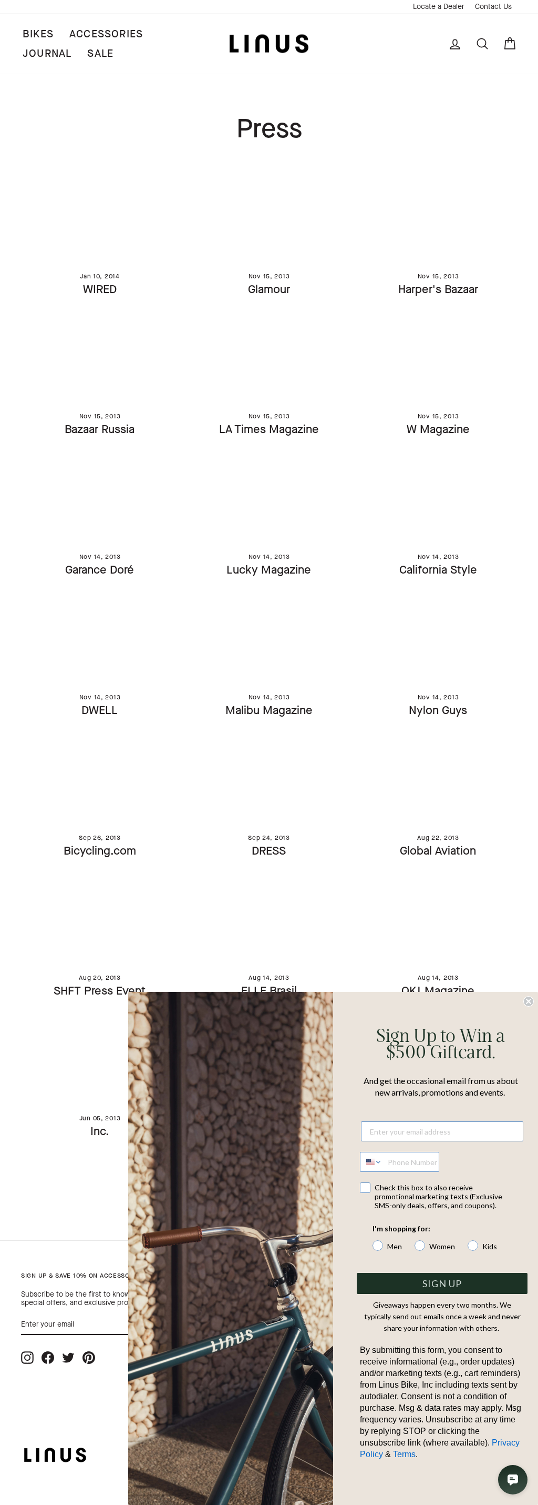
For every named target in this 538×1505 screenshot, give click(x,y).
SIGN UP (442, 1283)
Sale (100, 53)
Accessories (106, 34)
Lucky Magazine (268, 569)
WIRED (100, 289)
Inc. (99, 1131)
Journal (47, 53)
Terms (404, 1454)
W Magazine (438, 429)
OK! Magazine (437, 990)
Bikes (38, 34)
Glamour (269, 289)
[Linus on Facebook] (48, 1357)
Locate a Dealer (438, 7)
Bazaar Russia (99, 429)
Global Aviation (438, 850)
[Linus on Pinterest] (88, 1357)
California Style (438, 569)
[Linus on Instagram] (27, 1357)
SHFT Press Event (100, 990)
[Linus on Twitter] (68, 1357)
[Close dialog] (528, 1001)
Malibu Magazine (269, 710)
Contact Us (493, 7)
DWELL (99, 710)
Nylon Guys (438, 710)
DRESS (269, 850)
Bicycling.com (100, 850)
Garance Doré (99, 569)
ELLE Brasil (269, 990)
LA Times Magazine (269, 429)
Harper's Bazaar (438, 289)
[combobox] (371, 1161)
